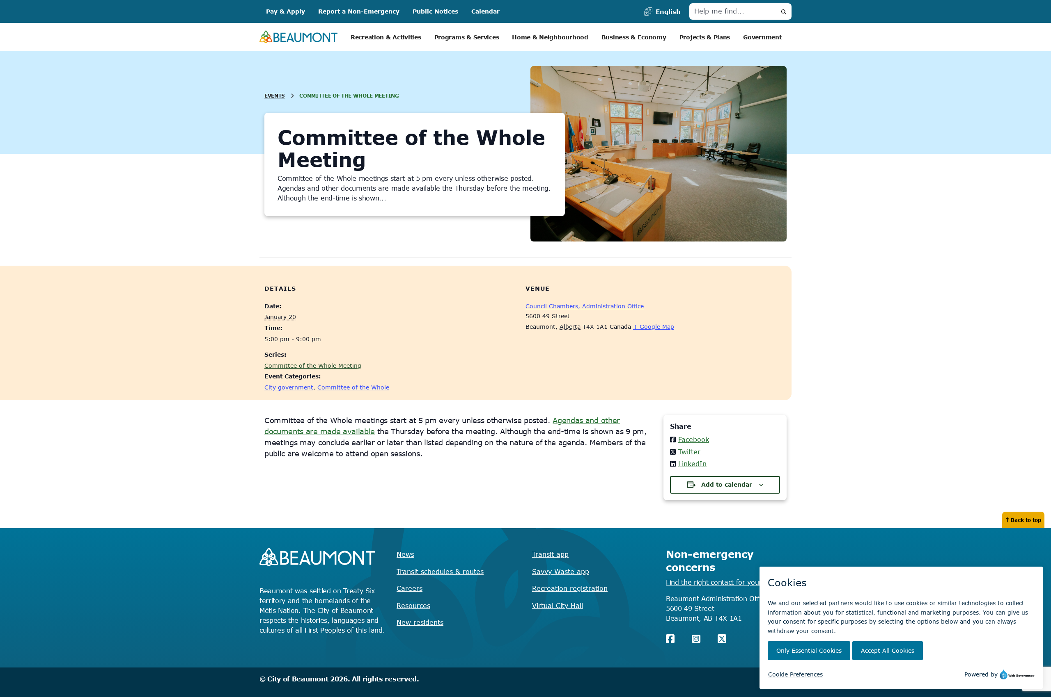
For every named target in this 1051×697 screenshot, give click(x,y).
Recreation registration (570, 588)
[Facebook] (670, 639)
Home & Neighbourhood (550, 37)
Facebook (693, 439)
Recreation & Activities (386, 37)
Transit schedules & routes (440, 571)
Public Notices (435, 11)
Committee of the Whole (353, 387)
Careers (409, 588)
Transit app (550, 554)
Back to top (1026, 520)
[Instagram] (696, 639)
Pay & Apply (285, 11)
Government (762, 37)
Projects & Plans (704, 37)
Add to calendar (726, 484)
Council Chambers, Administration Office (585, 306)
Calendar (485, 11)
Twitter (689, 452)
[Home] (298, 37)
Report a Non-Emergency (358, 11)
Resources (413, 605)
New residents (420, 622)
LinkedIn (692, 463)
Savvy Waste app (560, 571)
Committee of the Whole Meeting (312, 365)
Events (274, 95)
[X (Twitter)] (722, 639)
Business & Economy (633, 37)
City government (288, 387)
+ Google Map (653, 326)
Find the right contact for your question (728, 582)
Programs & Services (466, 37)
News (405, 554)
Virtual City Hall (557, 605)
